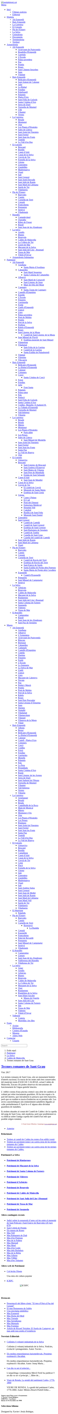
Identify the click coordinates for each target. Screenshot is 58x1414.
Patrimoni (11, 1053)
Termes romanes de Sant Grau (23, 1066)
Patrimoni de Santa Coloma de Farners (25, 1171)
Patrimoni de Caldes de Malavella (23, 1193)
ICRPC (10, 1281)
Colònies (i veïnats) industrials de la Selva (25, 1342)
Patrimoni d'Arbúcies (17, 1182)
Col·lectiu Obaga (14, 1271)
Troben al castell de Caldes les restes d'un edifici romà (30, 1139)
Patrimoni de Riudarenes (19, 1160)
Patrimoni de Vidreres (17, 1177)
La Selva (11, 1055)
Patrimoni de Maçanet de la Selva (23, 1166)
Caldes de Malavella (16, 1058)
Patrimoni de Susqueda (18, 1209)
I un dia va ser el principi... (18, 1368)
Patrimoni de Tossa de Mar (20, 1204)
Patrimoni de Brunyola (18, 1187)
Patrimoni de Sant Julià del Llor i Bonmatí (27, 1198)
